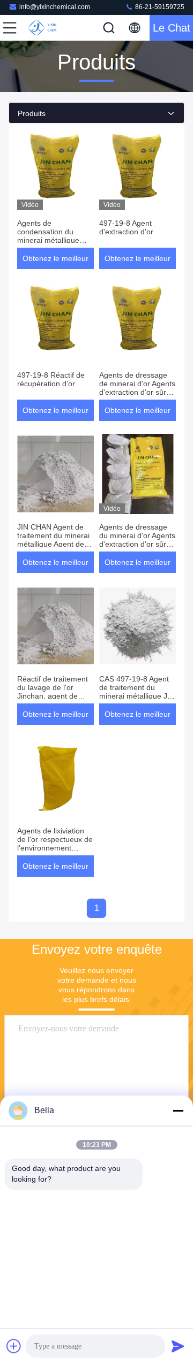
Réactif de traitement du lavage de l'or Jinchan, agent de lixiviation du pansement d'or (52, 696)
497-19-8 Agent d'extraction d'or (126, 227)
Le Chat (171, 28)
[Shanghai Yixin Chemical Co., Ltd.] (45, 28)
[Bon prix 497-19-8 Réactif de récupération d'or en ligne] (55, 322)
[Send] (178, 1346)
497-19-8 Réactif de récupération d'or (51, 379)
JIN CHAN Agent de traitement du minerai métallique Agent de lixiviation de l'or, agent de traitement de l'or (55, 544)
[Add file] (13, 1346)
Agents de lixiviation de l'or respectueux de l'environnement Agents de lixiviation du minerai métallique (55, 847)
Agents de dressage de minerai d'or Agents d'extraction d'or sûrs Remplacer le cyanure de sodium (137, 392)
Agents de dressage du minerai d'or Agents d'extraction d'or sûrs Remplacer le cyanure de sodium (137, 544)
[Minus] (178, 1110)
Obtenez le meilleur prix (55, 261)
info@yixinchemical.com (54, 7)
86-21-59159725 (158, 7)
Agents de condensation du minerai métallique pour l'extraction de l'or (49, 240)
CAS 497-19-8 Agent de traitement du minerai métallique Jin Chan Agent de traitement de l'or (136, 696)
